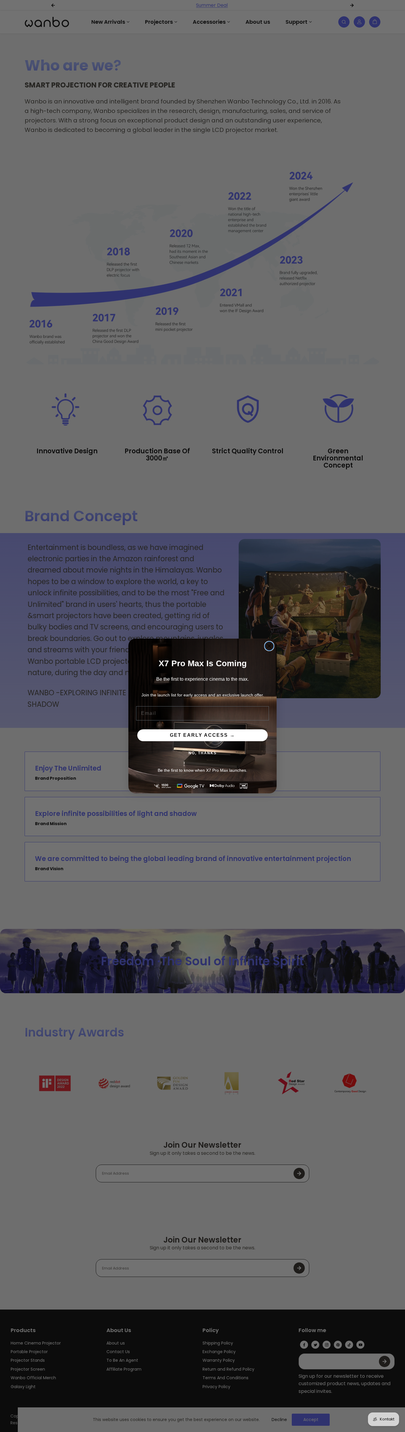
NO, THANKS (203, 753)
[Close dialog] (269, 646)
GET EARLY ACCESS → (202, 735)
